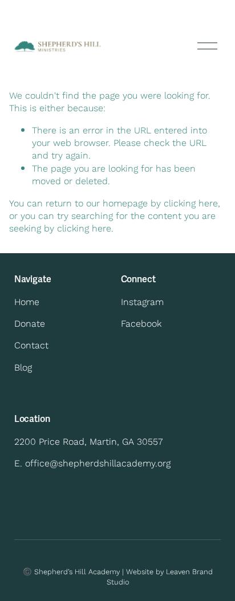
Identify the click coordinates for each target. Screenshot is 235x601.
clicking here (191, 202)
